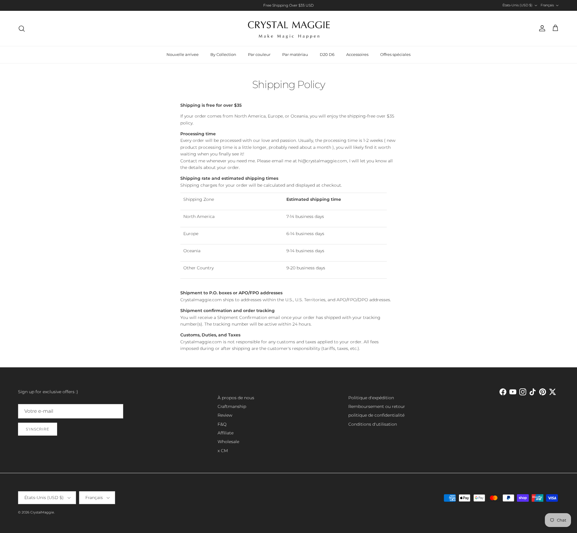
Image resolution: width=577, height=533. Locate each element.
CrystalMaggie (42, 512)
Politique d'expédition (371, 397)
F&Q (222, 424)
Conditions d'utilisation (372, 424)
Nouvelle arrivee (182, 54)
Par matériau (295, 54)
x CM (223, 450)
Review (225, 415)
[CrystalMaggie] (288, 28)
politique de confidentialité (376, 415)
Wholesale (228, 441)
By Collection (223, 54)
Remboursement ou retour (376, 406)
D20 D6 (327, 54)
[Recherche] (21, 28)
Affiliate (226, 433)
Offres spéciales (395, 54)
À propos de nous (236, 397)
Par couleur (259, 54)
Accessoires (357, 54)
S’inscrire (37, 429)
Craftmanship (232, 406)
